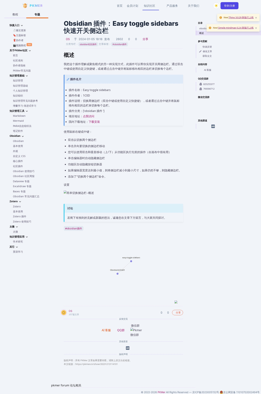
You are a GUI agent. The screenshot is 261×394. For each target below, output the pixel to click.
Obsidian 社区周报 (23, 176)
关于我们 (193, 5)
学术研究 (18, 241)
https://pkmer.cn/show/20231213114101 (96, 364)
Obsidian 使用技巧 (23, 171)
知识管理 (18, 80)
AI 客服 (207, 69)
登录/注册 (229, 5)
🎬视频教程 (22, 45)
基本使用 (18, 146)
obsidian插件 (120, 44)
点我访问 (88, 116)
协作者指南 (19, 65)
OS (68, 39)
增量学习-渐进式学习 (24, 105)
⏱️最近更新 (19, 30)
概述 (201, 33)
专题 (37, 14)
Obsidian (18, 141)
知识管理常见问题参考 (25, 100)
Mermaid (18, 120)
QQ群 (121, 330)
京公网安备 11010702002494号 (241, 392)
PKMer (161, 392)
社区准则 (18, 60)
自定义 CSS (19, 156)
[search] (207, 5)
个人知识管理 (20, 90)
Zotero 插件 (19, 216)
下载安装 (94, 122)
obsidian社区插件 (88, 44)
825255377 (208, 84)
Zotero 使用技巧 (22, 221)
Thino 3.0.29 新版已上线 (241, 17)
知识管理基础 (20, 85)
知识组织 (18, 95)
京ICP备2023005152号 (205, 392)
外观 (15, 151)
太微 (15, 231)
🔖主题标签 (19, 35)
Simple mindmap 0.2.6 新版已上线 (236, 27)
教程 (15, 14)
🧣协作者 (18, 40)
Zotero (17, 206)
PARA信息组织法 (22, 126)
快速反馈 (207, 46)
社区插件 (18, 166)
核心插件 (18, 161)
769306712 (208, 88)
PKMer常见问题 (22, 70)
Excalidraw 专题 (22, 186)
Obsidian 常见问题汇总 (26, 196)
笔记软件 (18, 131)
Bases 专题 (19, 191)
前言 (15, 55)
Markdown (19, 115)
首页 (120, 5)
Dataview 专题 (21, 181)
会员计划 (132, 5)
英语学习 (18, 251)
